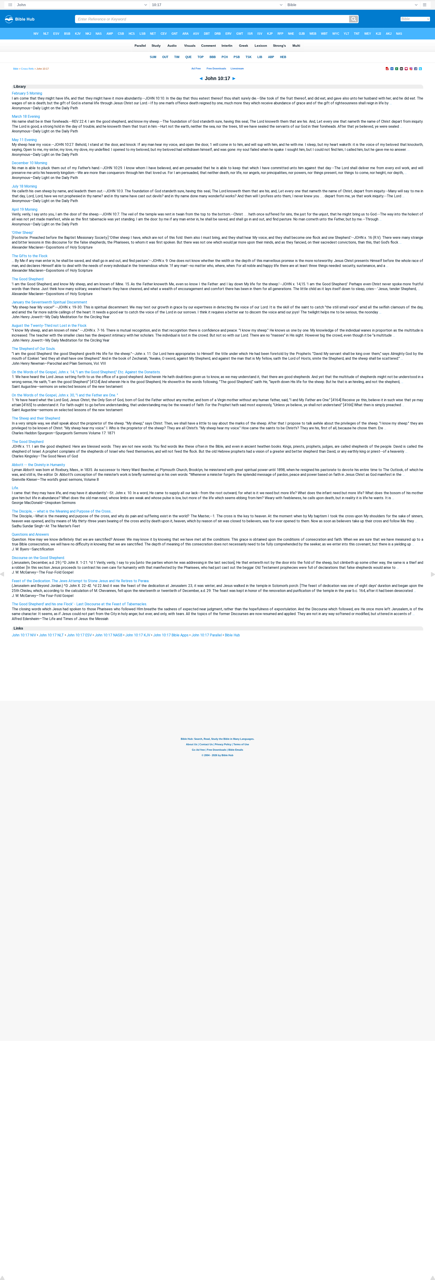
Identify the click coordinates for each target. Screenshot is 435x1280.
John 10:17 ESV (79, 635)
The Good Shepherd (28, 279)
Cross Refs (27, 68)
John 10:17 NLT (51, 635)
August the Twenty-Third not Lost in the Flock (49, 325)
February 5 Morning (27, 93)
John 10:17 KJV (137, 635)
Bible (15, 68)
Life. (15, 488)
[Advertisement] (217, 673)
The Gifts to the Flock (30, 256)
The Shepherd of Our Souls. (34, 349)
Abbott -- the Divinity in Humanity (38, 465)
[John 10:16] (5, 584)
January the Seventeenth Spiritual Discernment (49, 302)
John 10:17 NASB (108, 635)
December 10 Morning (29, 163)
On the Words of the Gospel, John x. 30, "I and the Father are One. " (65, 395)
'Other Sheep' (22, 232)
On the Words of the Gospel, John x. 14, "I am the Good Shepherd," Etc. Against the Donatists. (86, 372)
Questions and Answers (30, 534)
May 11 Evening (24, 140)
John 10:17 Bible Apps (170, 635)
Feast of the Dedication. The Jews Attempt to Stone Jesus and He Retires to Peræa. (80, 581)
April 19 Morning (24, 209)
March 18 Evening (26, 116)
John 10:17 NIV (24, 635)
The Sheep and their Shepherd (36, 418)
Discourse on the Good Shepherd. (38, 558)
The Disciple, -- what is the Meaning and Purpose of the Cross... (62, 511)
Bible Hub (232, 635)
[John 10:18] (429, 584)
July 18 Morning (24, 186)
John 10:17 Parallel (206, 635)
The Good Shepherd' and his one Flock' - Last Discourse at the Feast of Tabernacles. (79, 604)
